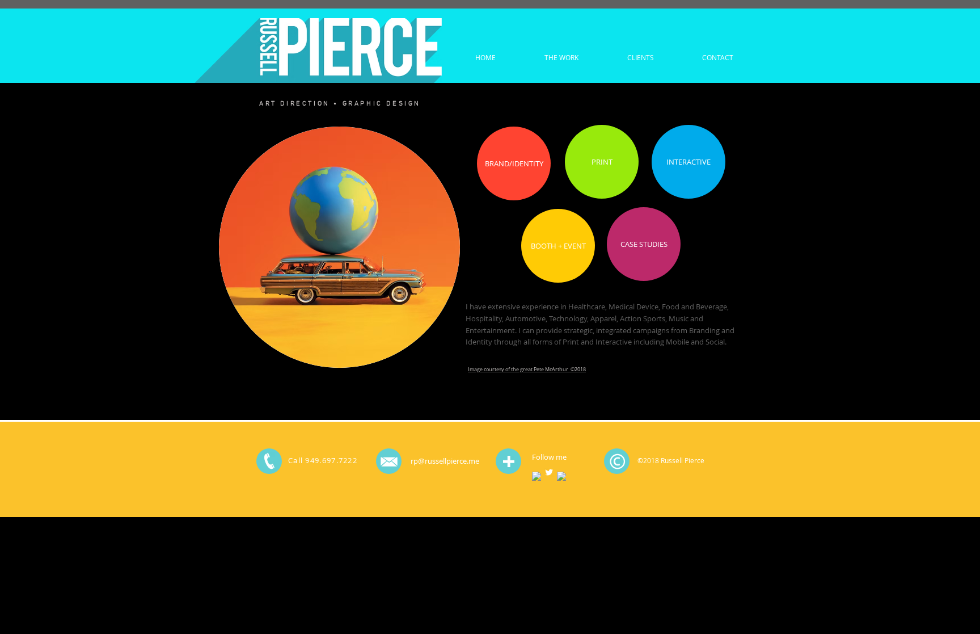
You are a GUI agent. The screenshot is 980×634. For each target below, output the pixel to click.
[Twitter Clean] (549, 472)
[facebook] (536, 476)
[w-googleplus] (561, 476)
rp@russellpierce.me (445, 461)
